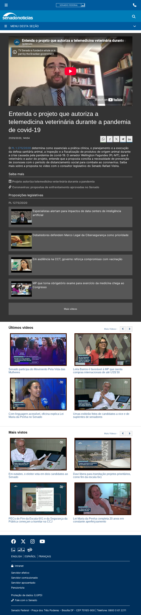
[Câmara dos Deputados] (13, 549)
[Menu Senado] (6, 5)
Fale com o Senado (25, 600)
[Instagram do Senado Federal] (32, 541)
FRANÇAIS (45, 556)
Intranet (19, 565)
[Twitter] (23, 541)
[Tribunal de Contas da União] (29, 549)
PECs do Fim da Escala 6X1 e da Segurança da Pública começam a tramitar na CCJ (38, 520)
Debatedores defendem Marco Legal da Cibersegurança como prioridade (80, 235)
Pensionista (17, 587)
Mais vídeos (70, 309)
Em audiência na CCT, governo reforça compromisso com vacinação (77, 259)
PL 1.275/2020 (21, 148)
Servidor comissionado (24, 577)
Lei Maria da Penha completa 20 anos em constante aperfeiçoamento (98, 520)
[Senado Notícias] (18, 17)
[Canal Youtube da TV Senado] (41, 541)
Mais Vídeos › (110, 329)
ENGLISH (16, 556)
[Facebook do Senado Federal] (14, 541)
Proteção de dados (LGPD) (26, 595)
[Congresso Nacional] (21, 549)
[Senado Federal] (70, 5)
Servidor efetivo (20, 572)
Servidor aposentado (23, 582)
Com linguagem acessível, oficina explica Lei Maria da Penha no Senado (36, 415)
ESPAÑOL (30, 556)
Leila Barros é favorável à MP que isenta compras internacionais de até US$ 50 (97, 371)
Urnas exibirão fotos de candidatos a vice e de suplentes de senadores (101, 415)
